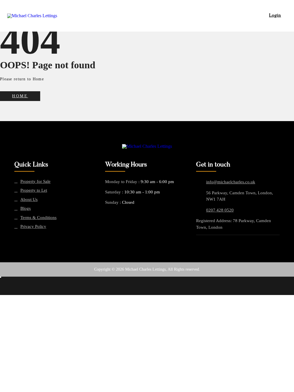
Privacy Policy (33, 226)
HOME (20, 96)
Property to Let (33, 190)
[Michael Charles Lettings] (147, 146)
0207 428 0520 (220, 210)
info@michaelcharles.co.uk (230, 182)
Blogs (25, 208)
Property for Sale (35, 181)
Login (275, 15)
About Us (29, 199)
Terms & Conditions (38, 218)
